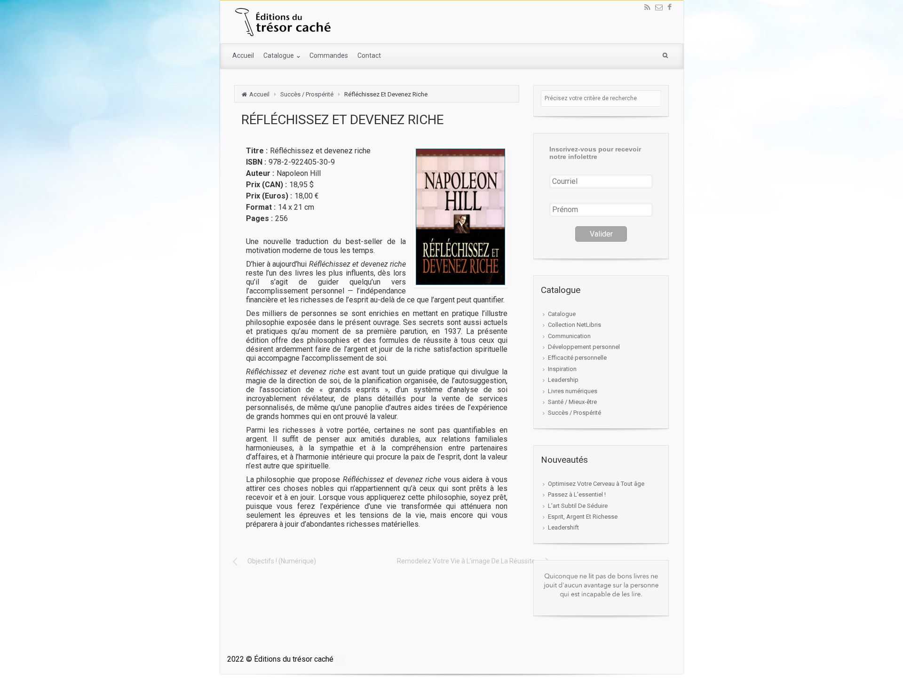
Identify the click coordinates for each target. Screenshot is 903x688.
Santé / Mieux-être (572, 401)
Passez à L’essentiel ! (577, 494)
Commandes (328, 55)
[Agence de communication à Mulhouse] (340, 659)
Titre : (257, 150)
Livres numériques (572, 391)
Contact (369, 55)
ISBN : (256, 162)
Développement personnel (584, 346)
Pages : (259, 218)
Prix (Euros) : (269, 195)
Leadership (563, 379)
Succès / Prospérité (306, 94)
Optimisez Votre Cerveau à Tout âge (596, 483)
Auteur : (260, 173)
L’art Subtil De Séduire (578, 505)
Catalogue (279, 55)
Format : (261, 207)
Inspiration (562, 368)
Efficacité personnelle (577, 357)
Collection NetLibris (574, 324)
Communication (569, 336)
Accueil (243, 55)
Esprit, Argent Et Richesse (583, 516)
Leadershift (563, 527)
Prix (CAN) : (266, 184)
